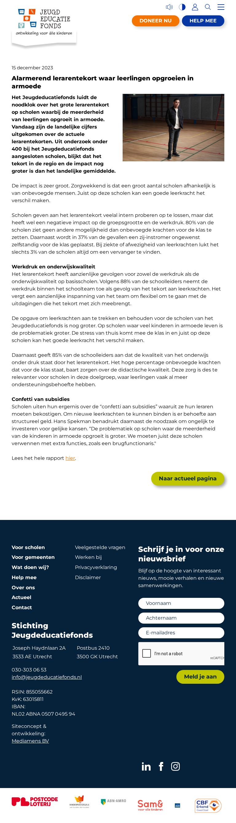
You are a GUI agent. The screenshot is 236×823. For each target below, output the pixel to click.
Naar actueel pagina (188, 478)
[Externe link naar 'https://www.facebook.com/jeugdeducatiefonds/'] (161, 766)
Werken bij (88, 557)
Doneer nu (156, 21)
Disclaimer (88, 577)
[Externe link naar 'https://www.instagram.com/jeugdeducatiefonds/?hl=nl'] (175, 766)
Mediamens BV (30, 741)
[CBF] (208, 806)
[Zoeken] (208, 7)
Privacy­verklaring (96, 567)
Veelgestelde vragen (100, 547)
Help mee (203, 21)
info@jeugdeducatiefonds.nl (47, 677)
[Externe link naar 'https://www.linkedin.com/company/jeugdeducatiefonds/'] (146, 766)
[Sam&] (150, 806)
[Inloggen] (195, 7)
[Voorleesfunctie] (169, 7)
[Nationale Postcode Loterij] (35, 801)
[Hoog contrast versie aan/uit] (182, 7)
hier (70, 458)
